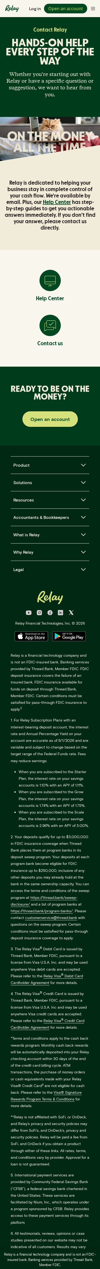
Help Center (57, 202)
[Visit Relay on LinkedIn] (60, 613)
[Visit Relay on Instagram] (39, 613)
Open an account (65, 9)
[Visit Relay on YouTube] (29, 613)
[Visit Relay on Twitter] (71, 613)
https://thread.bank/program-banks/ (42, 911)
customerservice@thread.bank (51, 917)
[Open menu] (93, 8)
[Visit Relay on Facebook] (50, 613)
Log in (35, 8)
